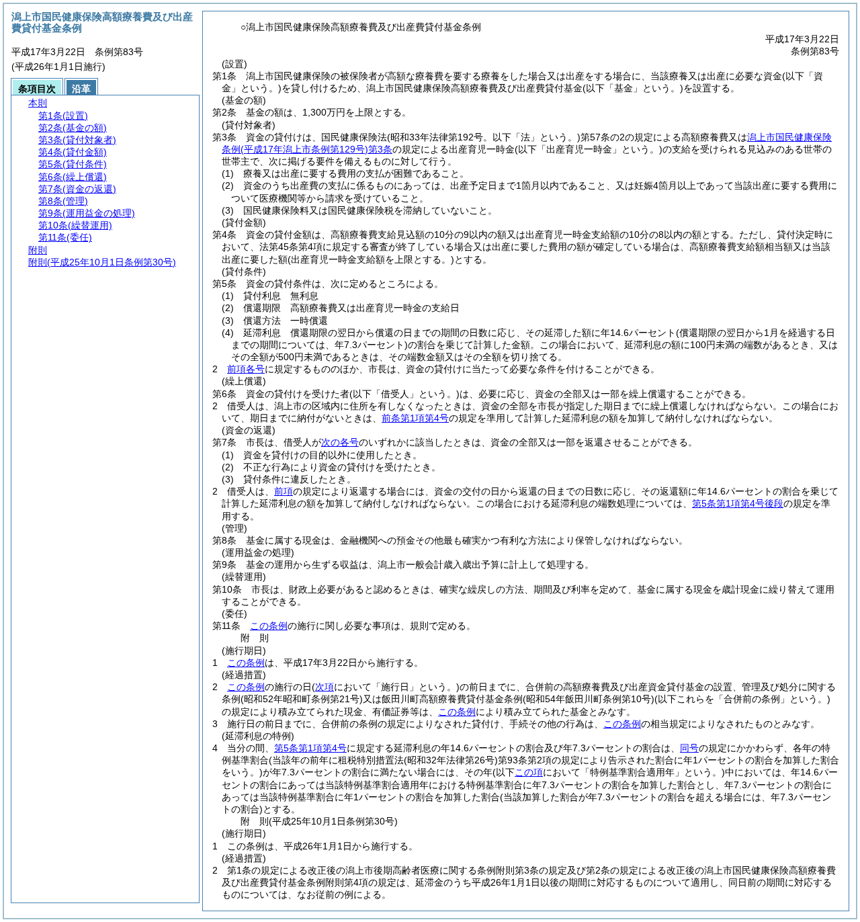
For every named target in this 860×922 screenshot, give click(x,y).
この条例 (269, 625)
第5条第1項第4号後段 (737, 503)
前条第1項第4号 (415, 418)
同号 (689, 748)
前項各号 (246, 369)
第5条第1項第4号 (310, 748)
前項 (283, 491)
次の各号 (340, 442)
